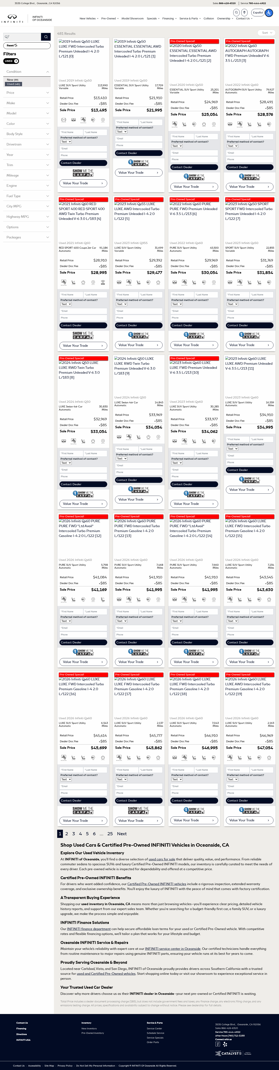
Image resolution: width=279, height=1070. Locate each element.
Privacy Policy (65, 1065)
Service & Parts (155, 1022)
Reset (11, 45)
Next (122, 833)
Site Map (50, 1065)
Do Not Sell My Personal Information (96, 1065)
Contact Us (22, 1022)
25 (110, 833)
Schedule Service (155, 1033)
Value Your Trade (75, 183)
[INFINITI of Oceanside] (27, 18)
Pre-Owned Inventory (92, 1033)
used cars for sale (162, 859)
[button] (89, 18)
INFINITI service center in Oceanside (173, 949)
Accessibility (34, 1065)
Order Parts (153, 1042)
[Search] (46, 37)
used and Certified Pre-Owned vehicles (106, 974)
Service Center (154, 1028)
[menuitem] (28, 80)
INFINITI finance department (89, 929)
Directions (21, 1034)
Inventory (86, 1022)
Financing (21, 1028)
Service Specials (155, 1037)
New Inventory (89, 1028)
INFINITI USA (23, 1040)
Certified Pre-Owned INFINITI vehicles (156, 884)
